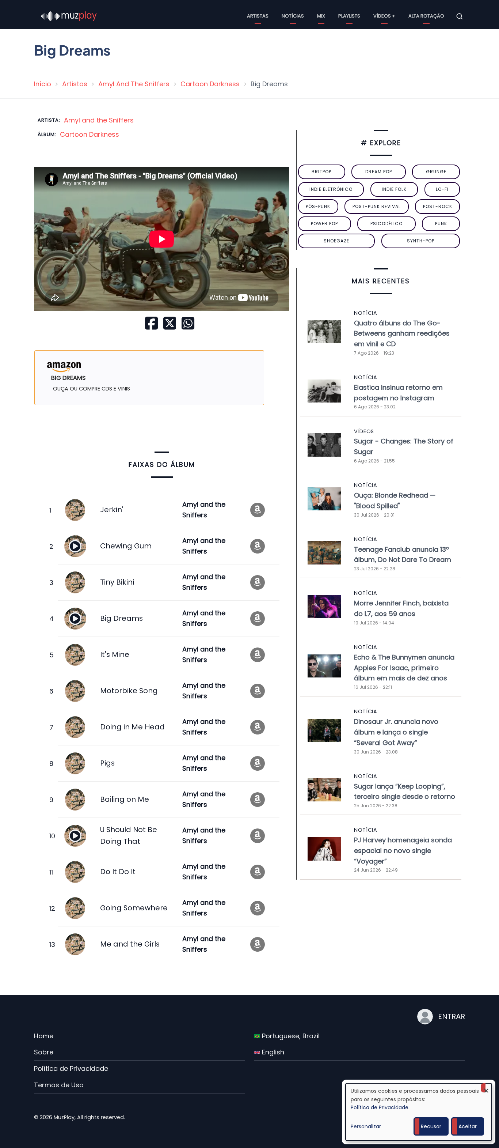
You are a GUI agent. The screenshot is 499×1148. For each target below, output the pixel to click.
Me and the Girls (130, 944)
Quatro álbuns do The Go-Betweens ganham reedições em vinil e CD (402, 333)
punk (441, 223)
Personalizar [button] (366, 1126)
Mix (321, 15)
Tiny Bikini (117, 582)
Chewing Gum (126, 546)
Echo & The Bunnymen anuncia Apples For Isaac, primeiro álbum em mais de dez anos (404, 668)
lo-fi (442, 189)
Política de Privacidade (71, 1068)
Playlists (349, 15)
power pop (324, 223)
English (272, 1052)
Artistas (257, 15)
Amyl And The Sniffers (133, 83)
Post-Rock (437, 206)
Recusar (431, 1126)
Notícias (293, 15)
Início (42, 83)
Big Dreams (121, 618)
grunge (436, 172)
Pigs (107, 763)
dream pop (378, 172)
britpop (321, 172)
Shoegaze (336, 241)
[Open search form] (459, 16)
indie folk (394, 189)
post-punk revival (377, 206)
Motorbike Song (129, 691)
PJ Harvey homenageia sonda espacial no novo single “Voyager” (403, 850)
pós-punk (318, 206)
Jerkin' (111, 510)
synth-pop (420, 241)
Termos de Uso (59, 1085)
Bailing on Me (124, 799)
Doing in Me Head (132, 727)
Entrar (451, 1016)
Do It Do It (118, 871)
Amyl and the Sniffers (99, 120)
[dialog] (419, 1112)
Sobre (43, 1052)
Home (43, 1036)
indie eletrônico (331, 189)
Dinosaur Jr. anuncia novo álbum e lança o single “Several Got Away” (396, 732)
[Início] (69, 15)
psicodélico (386, 223)
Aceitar (467, 1126)
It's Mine (114, 654)
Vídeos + (384, 15)
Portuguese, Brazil (290, 1036)
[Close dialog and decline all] (486, 1087)
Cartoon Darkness (210, 83)
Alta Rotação (426, 15)
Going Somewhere (134, 908)
